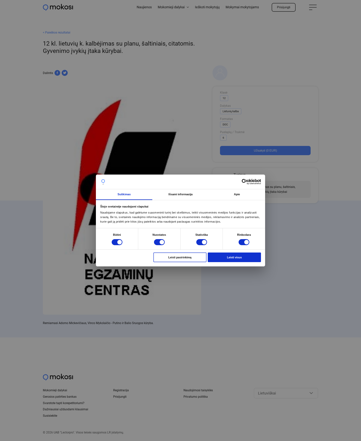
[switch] (159, 242)
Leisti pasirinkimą (179, 257)
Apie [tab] (237, 194)
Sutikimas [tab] (124, 194)
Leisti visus (234, 257)
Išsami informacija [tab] (180, 194)
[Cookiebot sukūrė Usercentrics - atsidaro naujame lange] (244, 182)
